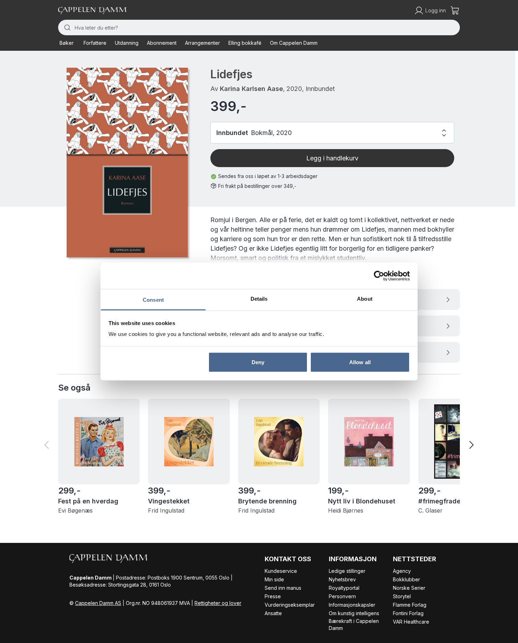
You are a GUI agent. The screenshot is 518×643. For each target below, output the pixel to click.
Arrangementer (202, 43)
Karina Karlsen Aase (251, 88)
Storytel (402, 596)
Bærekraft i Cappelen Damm (354, 624)
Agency (402, 571)
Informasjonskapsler (352, 605)
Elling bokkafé (244, 43)
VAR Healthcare (411, 622)
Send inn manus (283, 588)
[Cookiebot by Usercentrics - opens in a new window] (379, 275)
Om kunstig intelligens (354, 613)
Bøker (67, 43)
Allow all (360, 362)
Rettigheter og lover (218, 603)
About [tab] (364, 299)
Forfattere (95, 43)
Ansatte (273, 613)
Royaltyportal (344, 588)
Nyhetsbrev (342, 579)
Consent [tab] (153, 300)
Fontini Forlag (408, 613)
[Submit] (66, 27)
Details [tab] (259, 299)
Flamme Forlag (409, 605)
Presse (273, 596)
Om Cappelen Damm (293, 43)
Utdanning (126, 43)
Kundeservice (281, 571)
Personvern (342, 596)
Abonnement (162, 43)
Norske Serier (409, 588)
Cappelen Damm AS (98, 603)
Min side (274, 579)
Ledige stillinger (347, 571)
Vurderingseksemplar (290, 605)
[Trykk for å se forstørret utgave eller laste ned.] (127, 162)
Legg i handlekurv (332, 158)
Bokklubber (406, 579)
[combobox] (259, 27)
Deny (258, 362)
